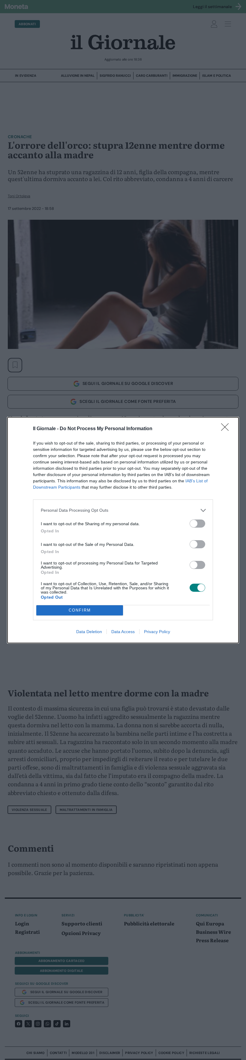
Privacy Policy (157, 631)
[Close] (226, 429)
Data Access (123, 631)
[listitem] (123, 510)
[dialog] (123, 530)
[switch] (197, 524)
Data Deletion (89, 631)
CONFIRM (80, 610)
